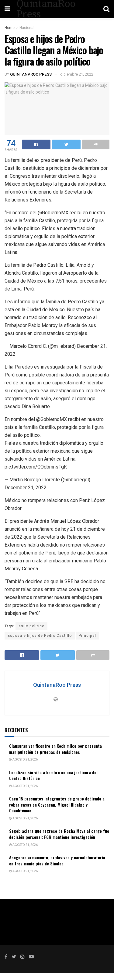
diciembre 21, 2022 (76, 74)
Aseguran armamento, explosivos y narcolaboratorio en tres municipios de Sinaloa (57, 860)
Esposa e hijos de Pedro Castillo (40, 635)
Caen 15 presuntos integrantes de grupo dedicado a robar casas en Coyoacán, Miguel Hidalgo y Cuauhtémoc (57, 804)
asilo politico (31, 626)
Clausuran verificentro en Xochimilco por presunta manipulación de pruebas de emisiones (55, 749)
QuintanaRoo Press (31, 74)
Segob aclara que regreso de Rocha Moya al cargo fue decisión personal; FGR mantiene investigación (59, 834)
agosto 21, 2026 (25, 759)
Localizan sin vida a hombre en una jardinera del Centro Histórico (53, 775)
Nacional (26, 27)
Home (10, 27)
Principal (87, 635)
